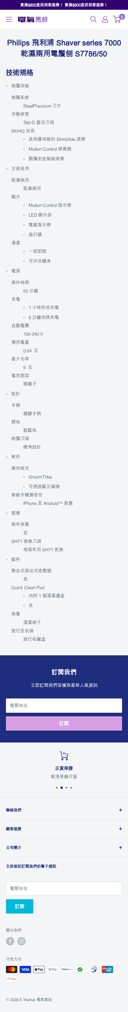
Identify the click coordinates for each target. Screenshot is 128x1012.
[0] (117, 19)
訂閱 (64, 723)
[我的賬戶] (105, 19)
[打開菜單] (9, 19)
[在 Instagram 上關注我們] (21, 941)
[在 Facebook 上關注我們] (10, 941)
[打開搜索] (93, 19)
